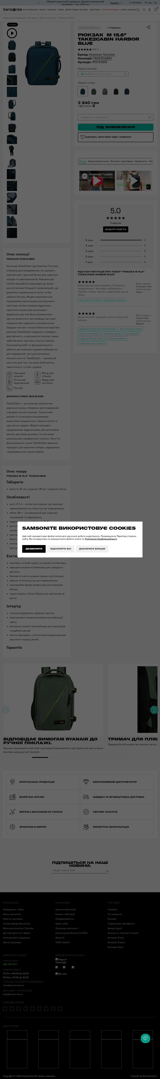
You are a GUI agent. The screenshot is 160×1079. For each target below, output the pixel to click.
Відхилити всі (60, 549)
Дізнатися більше (92, 549)
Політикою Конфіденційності (101, 539)
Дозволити (34, 549)
